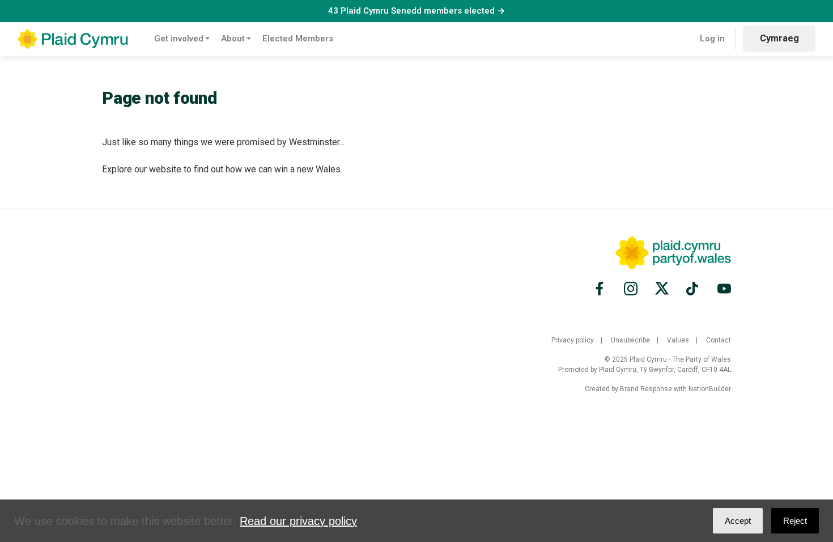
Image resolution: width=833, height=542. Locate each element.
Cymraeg (779, 38)
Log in (712, 38)
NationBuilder (709, 389)
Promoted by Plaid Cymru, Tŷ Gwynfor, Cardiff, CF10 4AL (644, 370)
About (233, 38)
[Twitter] (662, 288)
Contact (718, 340)
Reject (795, 521)
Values (678, 340)
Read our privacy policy (298, 521)
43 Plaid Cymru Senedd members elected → (416, 11)
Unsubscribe (630, 340)
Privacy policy (572, 340)
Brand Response (646, 389)
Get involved (178, 38)
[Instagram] (630, 288)
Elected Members (297, 38)
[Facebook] (601, 288)
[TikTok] (693, 288)
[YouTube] (722, 288)
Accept (738, 521)
